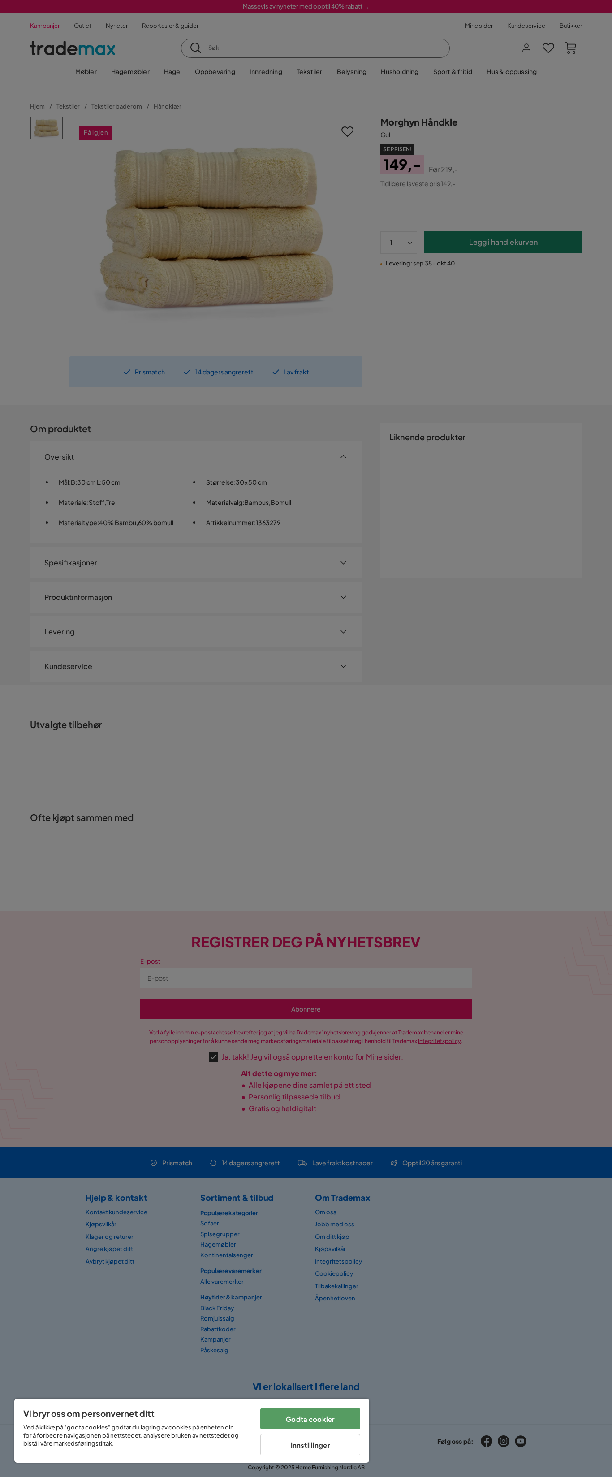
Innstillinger (310, 1445)
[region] (191, 1431)
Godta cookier (310, 1419)
